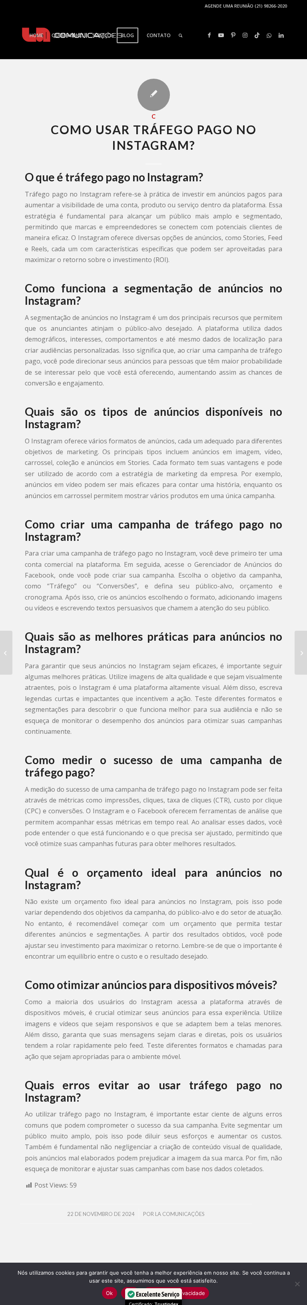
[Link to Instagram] (245, 35)
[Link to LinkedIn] (281, 35)
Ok (109, 1293)
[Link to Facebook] (209, 35)
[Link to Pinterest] (233, 35)
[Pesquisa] (180, 35)
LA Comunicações (180, 1214)
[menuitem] (36, 35)
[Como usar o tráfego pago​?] (6, 653)
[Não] (297, 1284)
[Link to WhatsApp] (269, 35)
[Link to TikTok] (257, 35)
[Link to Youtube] (221, 35)
